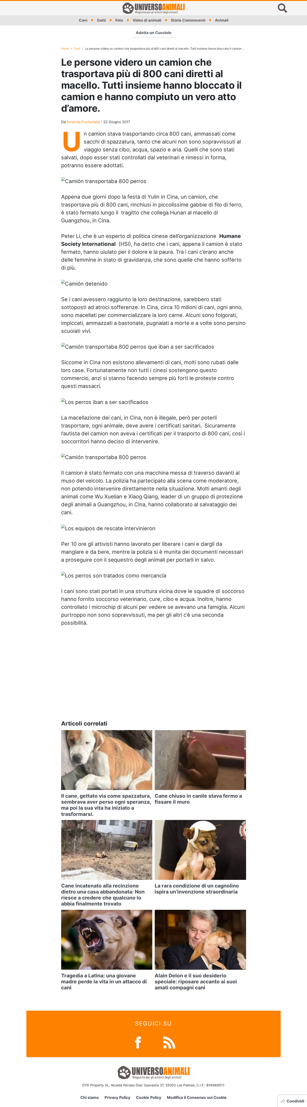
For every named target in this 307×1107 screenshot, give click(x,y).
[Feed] (169, 1042)
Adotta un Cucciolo (153, 32)
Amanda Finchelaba (83, 122)
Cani (83, 20)
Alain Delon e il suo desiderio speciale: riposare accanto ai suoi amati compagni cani (196, 982)
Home (65, 48)
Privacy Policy (117, 1097)
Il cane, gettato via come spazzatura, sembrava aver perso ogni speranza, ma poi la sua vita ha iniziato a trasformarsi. (106, 805)
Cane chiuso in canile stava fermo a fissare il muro (198, 799)
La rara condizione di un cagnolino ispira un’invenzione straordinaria (197, 889)
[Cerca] (282, 8)
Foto (119, 20)
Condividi (295, 1101)
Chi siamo (89, 1097)
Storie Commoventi (188, 20)
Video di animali (147, 20)
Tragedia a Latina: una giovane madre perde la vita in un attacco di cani (104, 982)
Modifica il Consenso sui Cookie (197, 1097)
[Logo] (153, 8)
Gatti (101, 20)
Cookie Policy (148, 1097)
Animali (221, 20)
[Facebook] (138, 1042)
